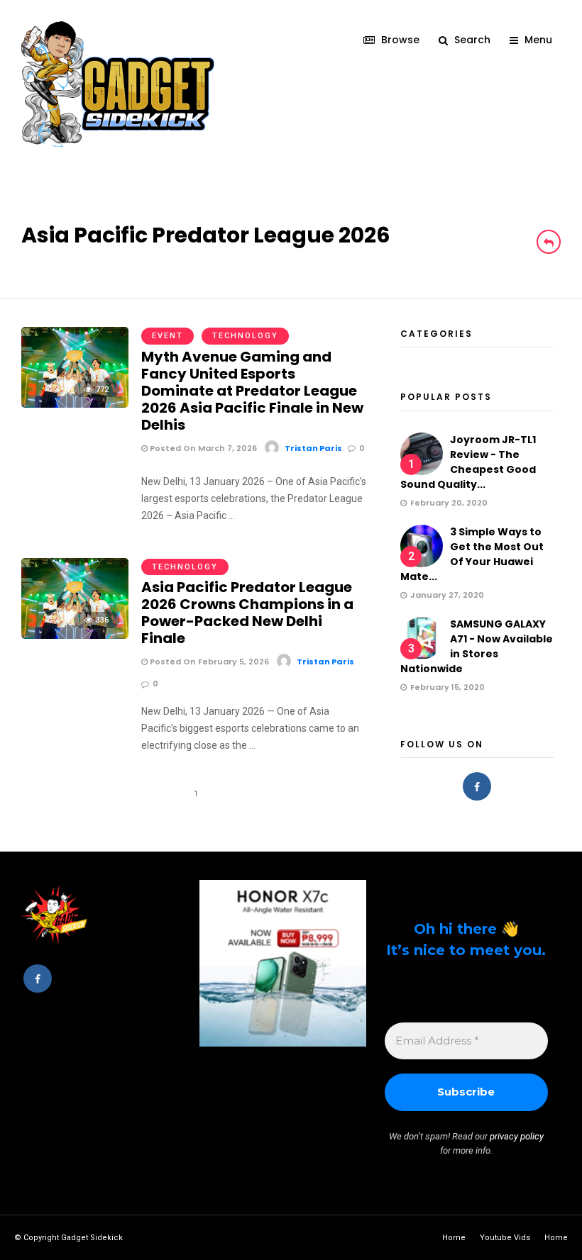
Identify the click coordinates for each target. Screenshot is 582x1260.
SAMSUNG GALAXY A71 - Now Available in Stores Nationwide (476, 646)
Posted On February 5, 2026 (208, 661)
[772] (74, 404)
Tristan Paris (313, 448)
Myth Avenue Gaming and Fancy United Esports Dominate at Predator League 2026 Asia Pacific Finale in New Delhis (252, 391)
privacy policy (517, 1136)
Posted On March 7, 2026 (202, 448)
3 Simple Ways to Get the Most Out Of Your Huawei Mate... (472, 554)
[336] (74, 635)
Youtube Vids (505, 1237)
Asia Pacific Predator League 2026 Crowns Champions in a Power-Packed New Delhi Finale (247, 612)
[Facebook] (477, 786)
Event (167, 335)
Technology (245, 335)
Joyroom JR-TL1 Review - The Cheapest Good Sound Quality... (468, 462)
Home (454, 1237)
